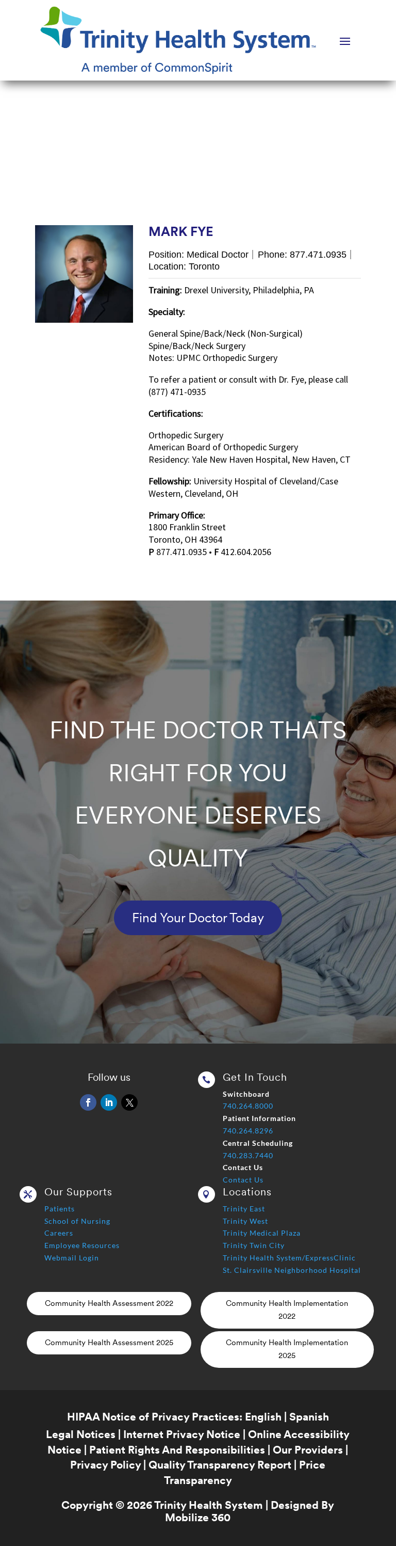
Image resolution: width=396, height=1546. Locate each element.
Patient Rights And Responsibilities (177, 1449)
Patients (59, 1208)
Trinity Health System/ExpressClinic (289, 1257)
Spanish (309, 1416)
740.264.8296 (248, 1130)
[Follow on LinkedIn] (109, 1102)
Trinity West (245, 1221)
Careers (58, 1232)
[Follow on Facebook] (88, 1102)
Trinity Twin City (254, 1245)
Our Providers (308, 1449)
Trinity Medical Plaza (262, 1232)
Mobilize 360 (197, 1517)
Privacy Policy (105, 1464)
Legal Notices (81, 1434)
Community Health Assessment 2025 (109, 1342)
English (263, 1416)
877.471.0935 (318, 254)
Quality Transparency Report (219, 1464)
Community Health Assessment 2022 (109, 1303)
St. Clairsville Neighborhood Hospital (292, 1270)
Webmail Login (71, 1257)
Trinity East (244, 1208)
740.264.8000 (248, 1105)
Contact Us (243, 1179)
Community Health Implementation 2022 (287, 1310)
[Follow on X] (129, 1102)
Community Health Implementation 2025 (287, 1349)
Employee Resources (82, 1245)
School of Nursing (77, 1221)
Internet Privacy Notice (181, 1434)
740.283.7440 (248, 1155)
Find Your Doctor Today (198, 917)
